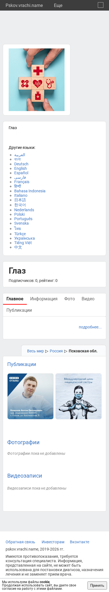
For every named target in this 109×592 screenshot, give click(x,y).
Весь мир (35, 351)
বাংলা (17, 159)
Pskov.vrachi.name (24, 5)
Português (23, 219)
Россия (56, 351)
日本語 (20, 200)
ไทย (17, 228)
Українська (24, 238)
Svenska (21, 223)
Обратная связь (20, 542)
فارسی (20, 177)
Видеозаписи (24, 475)
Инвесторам (53, 542)
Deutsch (21, 164)
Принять (97, 585)
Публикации (21, 364)
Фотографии (23, 442)
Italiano (20, 195)
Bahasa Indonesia (30, 191)
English (20, 168)
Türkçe (20, 234)
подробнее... (90, 327)
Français (21, 182)
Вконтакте (79, 542)
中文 (18, 247)
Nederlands (24, 210)
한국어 (20, 205)
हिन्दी (17, 186)
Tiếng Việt (23, 242)
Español (21, 173)
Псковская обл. (83, 351)
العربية (19, 155)
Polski (19, 214)
